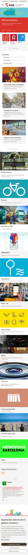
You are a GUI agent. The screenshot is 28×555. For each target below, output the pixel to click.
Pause (3, 30)
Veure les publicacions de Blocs (3, 472)
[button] (4, 1)
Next (15, 478)
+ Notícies (6, 57)
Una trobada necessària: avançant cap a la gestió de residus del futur (12, 487)
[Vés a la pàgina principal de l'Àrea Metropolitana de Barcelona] (14, 5)
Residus (9, 482)
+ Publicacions (7, 63)
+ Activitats (6, 60)
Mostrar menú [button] (3, 3)
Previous (12, 478)
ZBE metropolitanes (10, 20)
